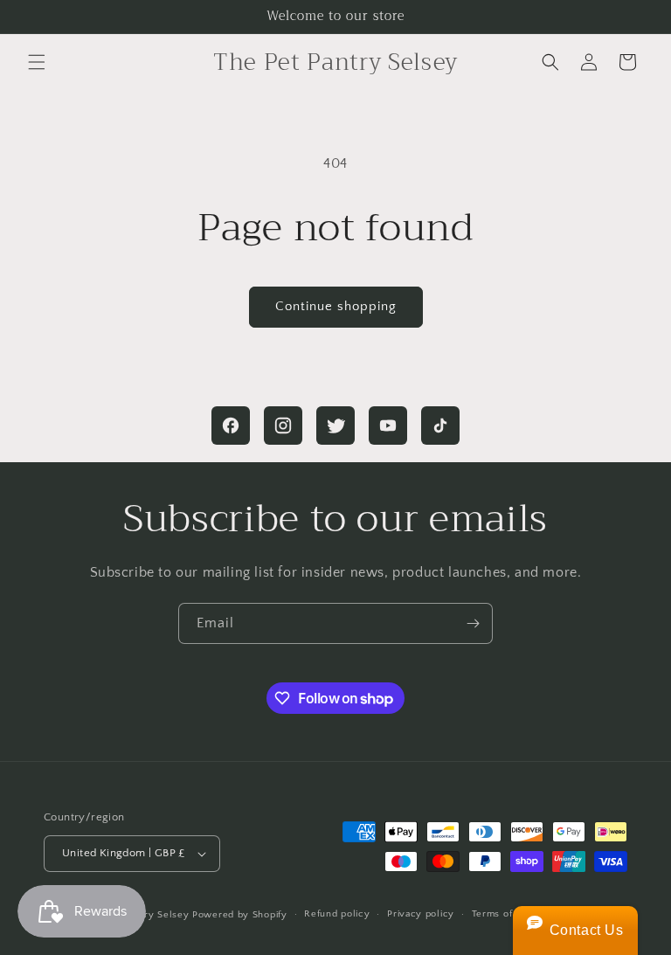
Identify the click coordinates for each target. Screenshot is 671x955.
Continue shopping (336, 306)
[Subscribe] (472, 623)
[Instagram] (283, 425)
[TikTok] (440, 425)
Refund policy (337, 914)
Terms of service (511, 914)
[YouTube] (388, 425)
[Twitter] (335, 425)
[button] (36, 62)
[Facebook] (230, 425)
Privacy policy (420, 914)
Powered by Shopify (239, 915)
